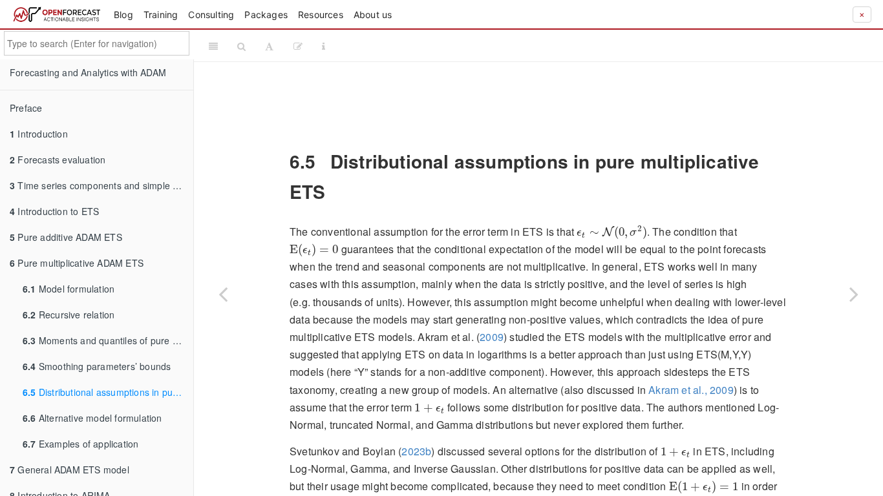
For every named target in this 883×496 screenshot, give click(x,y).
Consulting (211, 14)
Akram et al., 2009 (691, 389)
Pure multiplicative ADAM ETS (77, 262)
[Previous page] (223, 294)
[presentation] (611, 232)
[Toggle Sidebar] (213, 46)
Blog (123, 14)
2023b (416, 451)
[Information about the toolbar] (323, 46)
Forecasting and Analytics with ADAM (88, 72)
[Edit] (298, 46)
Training (161, 14)
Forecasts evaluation (57, 159)
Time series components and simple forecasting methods (101, 185)
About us (373, 14)
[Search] (241, 46)
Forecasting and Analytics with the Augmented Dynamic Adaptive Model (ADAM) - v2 (606, 45)
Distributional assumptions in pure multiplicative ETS (108, 392)
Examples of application (80, 443)
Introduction (39, 133)
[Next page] (854, 294)
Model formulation (68, 288)
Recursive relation (68, 314)
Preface (26, 107)
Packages (266, 14)
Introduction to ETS (54, 211)
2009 (492, 336)
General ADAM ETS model (69, 469)
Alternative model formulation (92, 417)
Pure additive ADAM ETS (66, 237)
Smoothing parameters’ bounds (97, 366)
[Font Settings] (269, 46)
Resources (320, 14)
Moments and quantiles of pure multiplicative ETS (108, 340)
